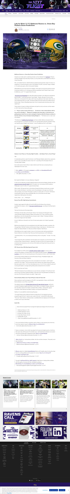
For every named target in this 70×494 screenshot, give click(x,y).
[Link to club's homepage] (3, 10)
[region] (35, 490)
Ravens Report (30, 456)
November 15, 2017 (41, 365)
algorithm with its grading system (36, 250)
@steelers (32, 170)
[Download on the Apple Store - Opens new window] (31, 480)
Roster (13, 447)
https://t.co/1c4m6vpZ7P (45, 352)
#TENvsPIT (49, 170)
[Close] (68, 490)
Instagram (57, 456)
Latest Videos (30, 447)
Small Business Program (4, 463)
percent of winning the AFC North (22, 184)
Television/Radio (30, 465)
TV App (58, 451)
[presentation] (66, 409)
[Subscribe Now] (18, 418)
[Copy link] (54, 29)
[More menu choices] (41, 10)
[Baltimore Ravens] (35, 485)
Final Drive (30, 453)
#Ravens (31, 324)
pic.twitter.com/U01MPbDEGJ (22, 172)
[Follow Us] (51, 432)
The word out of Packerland (21, 95)
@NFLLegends (33, 360)
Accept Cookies (62, 490)
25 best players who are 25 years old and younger (37, 284)
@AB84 (20, 170)
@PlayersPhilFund (25, 360)
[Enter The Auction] (18, 432)
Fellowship (4, 452)
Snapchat (57, 458)
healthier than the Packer (27, 120)
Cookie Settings (45, 490)
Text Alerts (40, 464)
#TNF (38, 170)
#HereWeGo (44, 170)
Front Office (13, 454)
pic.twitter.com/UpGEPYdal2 (31, 342)
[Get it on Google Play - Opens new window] (38, 481)
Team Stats (13, 450)
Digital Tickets (40, 462)
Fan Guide (49, 459)
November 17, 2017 (26, 173)
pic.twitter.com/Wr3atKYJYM (37, 363)
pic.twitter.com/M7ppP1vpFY (22, 354)
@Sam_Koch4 (19, 339)
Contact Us (4, 447)
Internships (4, 450)
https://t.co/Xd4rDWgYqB (41, 333)
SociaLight (21, 459)
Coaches (13, 452)
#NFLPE (17, 363)
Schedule (49, 447)
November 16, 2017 (36, 318)
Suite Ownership (40, 459)
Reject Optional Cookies (53, 490)
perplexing (48, 76)
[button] (33, 408)
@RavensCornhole (21, 342)
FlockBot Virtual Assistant (4, 457)
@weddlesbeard (31, 351)
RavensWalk (49, 463)
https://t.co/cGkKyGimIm (39, 324)
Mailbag (21, 457)
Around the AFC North (21, 464)
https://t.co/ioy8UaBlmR (24, 363)
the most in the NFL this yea (36, 206)
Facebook (57, 453)
